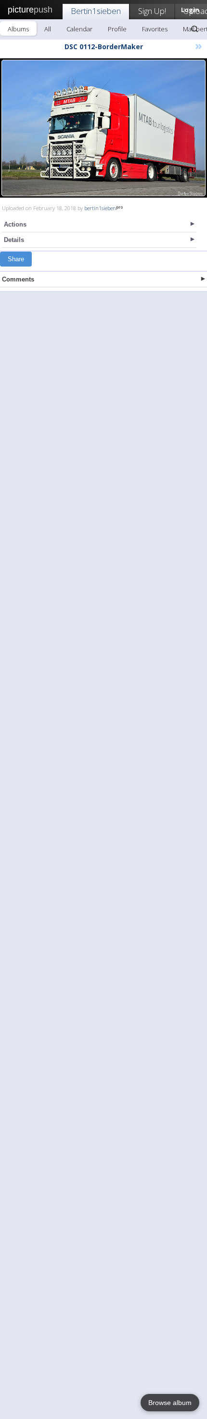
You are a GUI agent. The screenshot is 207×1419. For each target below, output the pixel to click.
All (47, 29)
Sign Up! (152, 10)
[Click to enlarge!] (103, 128)
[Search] (194, 29)
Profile (117, 29)
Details (14, 239)
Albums (18, 29)
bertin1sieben (100, 208)
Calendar (79, 29)
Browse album (170, 1402)
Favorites (155, 29)
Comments (18, 279)
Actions (15, 224)
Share (16, 259)
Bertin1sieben (96, 10)
